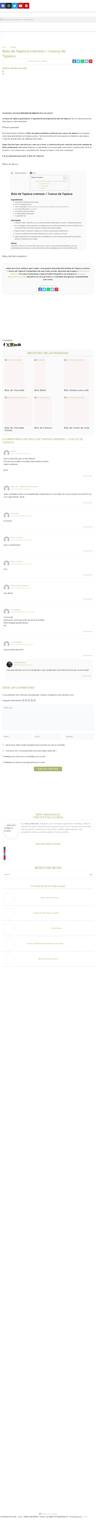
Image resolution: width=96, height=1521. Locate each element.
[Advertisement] (48, 91)
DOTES (85, 1517)
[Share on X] (8, 346)
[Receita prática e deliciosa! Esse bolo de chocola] (18, 1283)
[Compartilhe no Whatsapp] (82, 62)
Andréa (13, 451)
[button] (48, 12)
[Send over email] (19, 346)
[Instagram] (5, 852)
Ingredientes (45, 183)
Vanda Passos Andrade (20, 585)
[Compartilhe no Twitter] (78, 62)
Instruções (44, 186)
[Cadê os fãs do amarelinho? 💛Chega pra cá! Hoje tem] (78, 1233)
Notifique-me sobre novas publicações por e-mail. (24, 762)
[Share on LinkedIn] (15, 346)
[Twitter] (5, 855)
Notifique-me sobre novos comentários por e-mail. (24, 756)
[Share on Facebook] (4, 346)
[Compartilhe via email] (86, 62)
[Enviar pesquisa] (91, 874)
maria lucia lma (17, 537)
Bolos (13, 47)
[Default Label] (5, 858)
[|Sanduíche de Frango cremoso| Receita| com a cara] (6, 1213)
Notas (43, 188)
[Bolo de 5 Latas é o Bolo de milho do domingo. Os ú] (54, 1260)
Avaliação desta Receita (11, 700)
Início (4, 47)
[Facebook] (5, 849)
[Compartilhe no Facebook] (74, 62)
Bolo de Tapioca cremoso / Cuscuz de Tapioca (51, 181)
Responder (87, 476)
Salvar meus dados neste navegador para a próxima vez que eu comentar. (35, 745)
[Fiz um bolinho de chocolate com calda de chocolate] (42, 1293)
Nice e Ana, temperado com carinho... (25, 486)
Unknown (14, 513)
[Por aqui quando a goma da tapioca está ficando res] (30, 1184)
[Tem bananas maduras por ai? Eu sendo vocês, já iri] (66, 1313)
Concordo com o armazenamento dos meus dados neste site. (31, 751)
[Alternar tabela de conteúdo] (64, 178)
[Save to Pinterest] (12, 345)
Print (33, 173)
